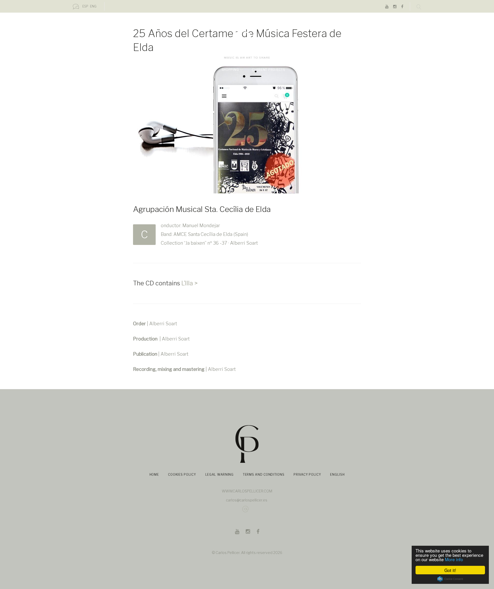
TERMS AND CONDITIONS (263, 474)
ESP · (85, 6)
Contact (319, 70)
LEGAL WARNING (219, 474)
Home (144, 70)
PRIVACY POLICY (307, 474)
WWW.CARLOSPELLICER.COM (247, 491)
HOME (154, 474)
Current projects (268, 70)
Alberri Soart (163, 323)
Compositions (195, 70)
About (164, 70)
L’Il (184, 283)
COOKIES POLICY (182, 474)
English (343, 70)
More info (454, 559)
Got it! (450, 570)
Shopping (230, 70)
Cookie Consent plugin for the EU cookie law (450, 579)
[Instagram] (394, 7)
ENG (93, 6)
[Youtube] (387, 7)
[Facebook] (402, 7)
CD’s (298, 70)
